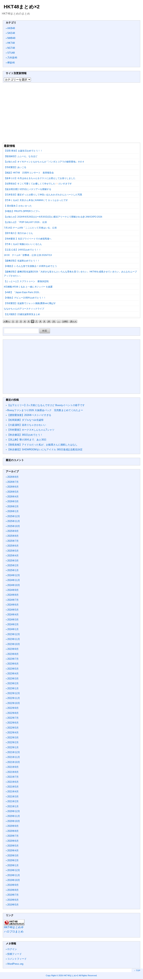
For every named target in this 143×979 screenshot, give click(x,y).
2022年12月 (13, 693)
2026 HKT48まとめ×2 (68, 975)
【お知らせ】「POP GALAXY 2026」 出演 (25, 222)
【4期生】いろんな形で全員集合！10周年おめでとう (30, 266)
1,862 (65, 321)
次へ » (73, 321)
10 (49, 321)
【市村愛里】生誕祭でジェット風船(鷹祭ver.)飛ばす (30, 303)
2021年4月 (13, 791)
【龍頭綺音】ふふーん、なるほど (20, 156)
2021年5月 (13, 786)
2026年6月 (13, 486)
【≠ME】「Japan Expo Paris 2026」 (22, 292)
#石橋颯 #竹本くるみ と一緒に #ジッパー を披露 (28, 286)
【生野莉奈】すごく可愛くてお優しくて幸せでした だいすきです (38, 183)
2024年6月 (13, 604)
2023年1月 (13, 688)
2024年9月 (13, 590)
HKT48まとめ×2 (21, 6)
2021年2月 (13, 801)
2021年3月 (13, 796)
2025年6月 (13, 545)
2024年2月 (13, 624)
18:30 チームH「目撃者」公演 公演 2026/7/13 (28, 255)
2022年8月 (13, 713)
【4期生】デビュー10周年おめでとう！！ (25, 297)
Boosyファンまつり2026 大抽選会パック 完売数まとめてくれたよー (45, 410)
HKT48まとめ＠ (14, 927)
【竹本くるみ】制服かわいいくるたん (23, 244)
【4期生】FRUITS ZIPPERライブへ (22, 211)
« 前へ (7, 321)
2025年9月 (13, 531)
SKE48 (11, 33)
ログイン (12, 949)
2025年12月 (13, 516)
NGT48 (11, 48)
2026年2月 (13, 506)
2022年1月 (13, 747)
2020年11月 (13, 816)
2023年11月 (13, 639)
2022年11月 (13, 698)
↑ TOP (137, 970)
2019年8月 (13, 890)
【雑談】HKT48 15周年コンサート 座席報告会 (29, 172)
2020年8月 (13, 831)
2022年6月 (13, 722)
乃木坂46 (12, 57)
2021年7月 (13, 776)
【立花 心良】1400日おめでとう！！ (22, 249)
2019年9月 (13, 885)
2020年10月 (13, 821)
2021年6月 (13, 781)
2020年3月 (13, 855)
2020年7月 (13, 835)
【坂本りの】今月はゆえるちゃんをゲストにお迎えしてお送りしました (39, 178)
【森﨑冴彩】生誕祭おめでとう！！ (22, 260)
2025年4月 (13, 555)
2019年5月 (13, 904)
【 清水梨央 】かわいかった (18, 206)
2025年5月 (13, 550)
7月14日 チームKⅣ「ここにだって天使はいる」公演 (30, 227)
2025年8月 (13, 535)
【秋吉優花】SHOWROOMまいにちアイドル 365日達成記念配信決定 (44, 449)
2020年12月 (13, 811)
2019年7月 (13, 894)
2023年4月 (13, 673)
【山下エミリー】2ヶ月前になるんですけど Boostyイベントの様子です (46, 405)
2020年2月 (13, 860)
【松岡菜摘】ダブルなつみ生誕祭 (25, 420)
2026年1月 (13, 511)
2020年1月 (13, 865)
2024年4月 (13, 614)
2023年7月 (13, 658)
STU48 (11, 52)
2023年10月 (13, 644)
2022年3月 (13, 737)
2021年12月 (13, 752)
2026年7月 (13, 481)
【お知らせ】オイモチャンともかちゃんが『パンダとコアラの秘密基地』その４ (44, 161)
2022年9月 (13, 708)
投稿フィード (14, 954)
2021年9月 (13, 767)
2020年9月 (13, 826)
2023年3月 (13, 678)
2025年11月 (13, 521)
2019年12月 (13, 870)
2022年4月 (13, 732)
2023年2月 (13, 683)
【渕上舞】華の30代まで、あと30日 (26, 439)
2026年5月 (13, 491)
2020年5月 (13, 845)
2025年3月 (13, 560)
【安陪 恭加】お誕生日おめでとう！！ (23, 150)
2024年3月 (13, 619)
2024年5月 (13, 609)
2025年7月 (13, 540)
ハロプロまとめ (13, 931)
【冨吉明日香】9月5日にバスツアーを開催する (27, 189)
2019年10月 (13, 880)
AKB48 (11, 28)
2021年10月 (13, 762)
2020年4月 (13, 850)
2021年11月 (13, 757)
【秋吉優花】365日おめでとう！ (25, 434)
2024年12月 (13, 575)
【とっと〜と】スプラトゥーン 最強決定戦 (26, 281)
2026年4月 (13, 496)
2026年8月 (13, 476)
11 (54, 321)
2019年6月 (13, 899)
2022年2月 (13, 742)
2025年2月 (13, 565)
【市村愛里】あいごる (15, 167)
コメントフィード (17, 958)
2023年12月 (13, 634)
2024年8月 (13, 594)
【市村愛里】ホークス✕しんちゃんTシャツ (30, 429)
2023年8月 (13, 654)
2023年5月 (13, 668)
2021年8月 (13, 772)
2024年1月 (13, 629)
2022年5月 (13, 727)
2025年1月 (13, 570)
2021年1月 (13, 806)
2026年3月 (13, 501)
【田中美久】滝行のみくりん (18, 233)
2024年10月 (13, 585)
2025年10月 (13, 526)
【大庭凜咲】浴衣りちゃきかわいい (26, 425)
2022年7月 (13, 717)
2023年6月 (13, 663)
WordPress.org (15, 963)
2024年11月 (13, 580)
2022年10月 (13, 703)
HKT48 (11, 42)
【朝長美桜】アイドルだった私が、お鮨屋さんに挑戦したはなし (42, 444)
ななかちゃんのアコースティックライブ (24, 308)
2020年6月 (13, 840)
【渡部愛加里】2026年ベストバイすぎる (29, 415)
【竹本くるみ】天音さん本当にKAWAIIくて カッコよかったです (36, 200)
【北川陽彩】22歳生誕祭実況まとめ (22, 314)
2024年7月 (13, 599)
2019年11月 (13, 875)
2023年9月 (13, 649)
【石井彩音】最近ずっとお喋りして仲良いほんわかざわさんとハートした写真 (43, 194)
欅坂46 (11, 62)
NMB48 (11, 38)
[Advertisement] (71, 112)
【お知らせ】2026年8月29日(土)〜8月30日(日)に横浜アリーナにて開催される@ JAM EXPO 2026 (53, 216)
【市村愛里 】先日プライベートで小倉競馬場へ (27, 238)
